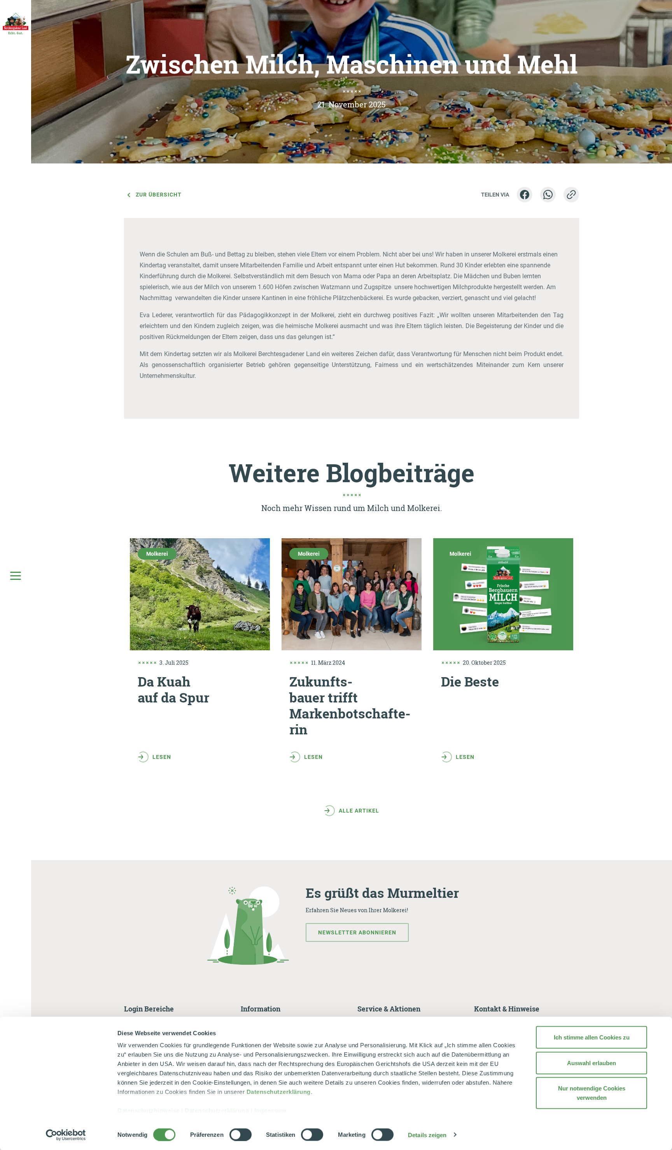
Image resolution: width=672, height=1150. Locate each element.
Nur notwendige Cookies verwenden (591, 1093)
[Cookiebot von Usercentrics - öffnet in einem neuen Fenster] (66, 1135)
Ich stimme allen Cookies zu (592, 1037)
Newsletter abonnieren (357, 932)
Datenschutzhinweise (148, 1110)
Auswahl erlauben (591, 1062)
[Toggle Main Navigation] (15, 575)
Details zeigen (427, 1134)
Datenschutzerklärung (279, 1092)
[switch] (240, 1134)
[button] (524, 194)
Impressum (270, 1110)
